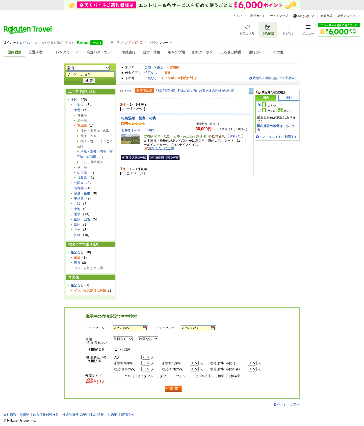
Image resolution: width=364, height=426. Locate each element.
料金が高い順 (187, 90)
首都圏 (79, 188)
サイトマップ (279, 16)
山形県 (82, 172)
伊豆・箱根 (82, 193)
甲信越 (79, 198)
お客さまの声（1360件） (139, 130)
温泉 (77, 263)
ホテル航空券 (279, 110)
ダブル (164, 376)
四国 (77, 224)
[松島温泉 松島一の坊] (234, 137)
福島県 (82, 178)
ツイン (180, 376)
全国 (147, 67)
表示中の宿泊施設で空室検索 (274, 78)
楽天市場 (326, 16)
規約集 (112, 414)
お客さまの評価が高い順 (216, 90)
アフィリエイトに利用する (278, 137)
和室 (221, 376)
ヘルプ (238, 16)
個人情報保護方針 (46, 414)
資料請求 (127, 414)
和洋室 (235, 376)
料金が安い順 (165, 90)
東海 (77, 209)
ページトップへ (288, 404)
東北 (160, 67)
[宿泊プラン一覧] (134, 157)
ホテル (271, 105)
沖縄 (77, 235)
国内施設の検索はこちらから (276, 127)
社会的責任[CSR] (74, 414)
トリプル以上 (201, 376)
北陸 (77, 204)
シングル (124, 376)
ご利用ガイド (256, 16)
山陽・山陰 (82, 219)
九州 (77, 230)
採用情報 (97, 414)
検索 (173, 389)
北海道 (79, 105)
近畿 (77, 214)
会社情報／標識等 (16, 414)
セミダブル (145, 376)
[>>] (251, 91)
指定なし (150, 72)
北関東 (79, 183)
